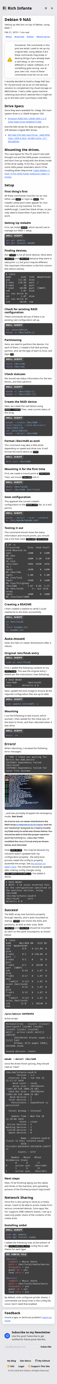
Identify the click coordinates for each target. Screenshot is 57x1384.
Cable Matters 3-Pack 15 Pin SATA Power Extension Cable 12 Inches (27, 173)
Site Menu (25, 1360)
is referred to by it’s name (29, 824)
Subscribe (46, 1346)
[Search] (52, 8)
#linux (9, 36)
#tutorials (19, 36)
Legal (21, 1366)
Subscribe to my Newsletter (31, 1332)
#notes (30, 36)
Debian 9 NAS (18, 19)
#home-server (43, 36)
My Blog (11, 1360)
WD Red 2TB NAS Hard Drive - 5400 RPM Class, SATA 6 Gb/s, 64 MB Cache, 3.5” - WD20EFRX (29, 138)
